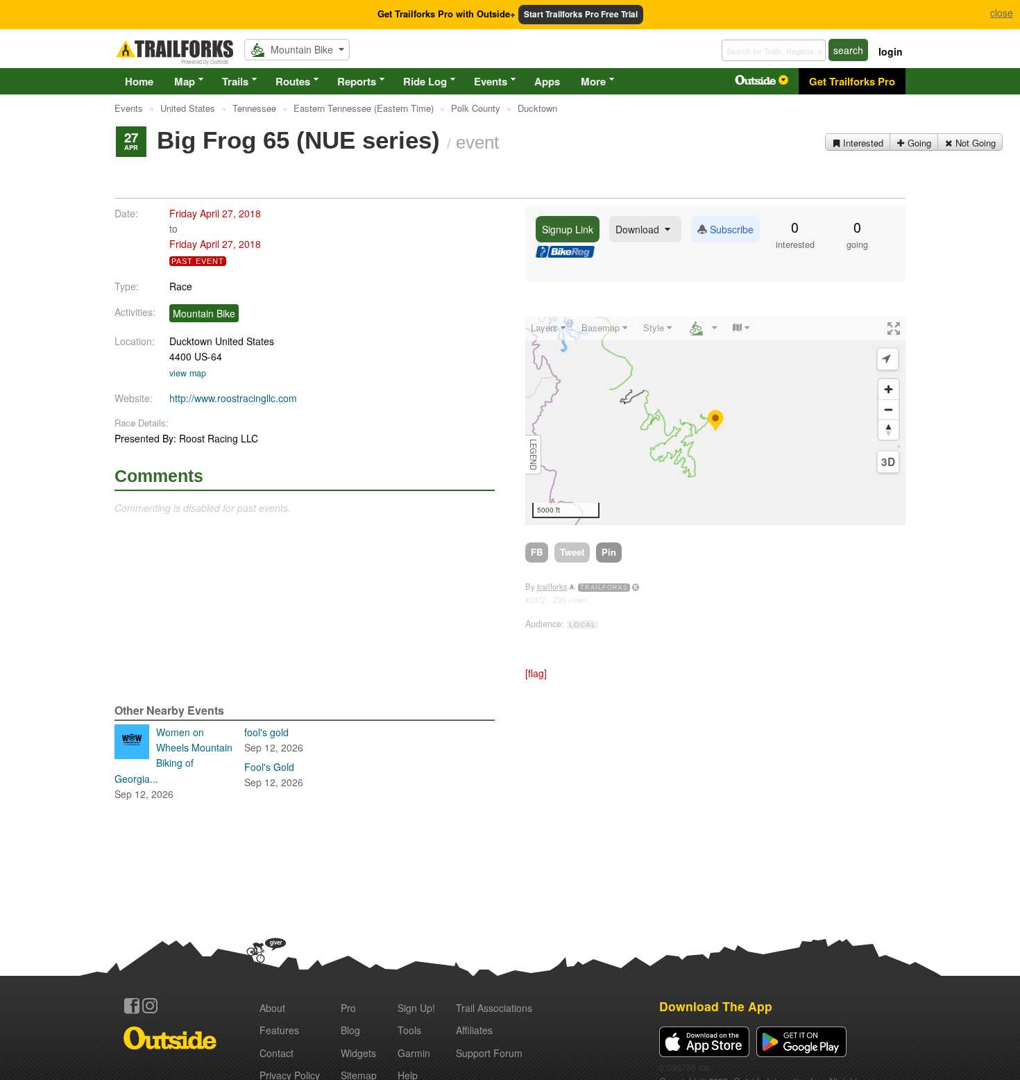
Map (184, 81)
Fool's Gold (273, 774)
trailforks (552, 586)
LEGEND (533, 454)
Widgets (358, 1053)
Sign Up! (416, 1008)
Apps (547, 81)
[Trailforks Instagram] (150, 1006)
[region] (715, 421)
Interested (861, 142)
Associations (494, 1008)
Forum (489, 1053)
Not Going (974, 142)
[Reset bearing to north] (888, 429)
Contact (277, 1053)
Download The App (715, 1006)
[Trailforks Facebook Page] (131, 1006)
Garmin (414, 1053)
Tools (409, 1030)
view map (187, 373)
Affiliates (474, 1030)
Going (918, 142)
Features (279, 1030)
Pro (348, 1008)
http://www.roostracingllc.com (233, 398)
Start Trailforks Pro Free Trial (581, 14)
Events (490, 81)
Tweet (572, 551)
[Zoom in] (888, 389)
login (890, 51)
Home (139, 81)
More (593, 81)
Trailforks (604, 587)
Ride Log (425, 81)
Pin (609, 551)
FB (537, 551)
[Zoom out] (888, 409)
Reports (356, 81)
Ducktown (190, 341)
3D (888, 462)
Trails (235, 81)
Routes (292, 81)
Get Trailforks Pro (852, 81)
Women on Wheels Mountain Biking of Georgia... (173, 763)
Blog (350, 1030)
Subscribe (730, 229)
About (272, 1008)
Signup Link (567, 229)
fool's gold (273, 739)
